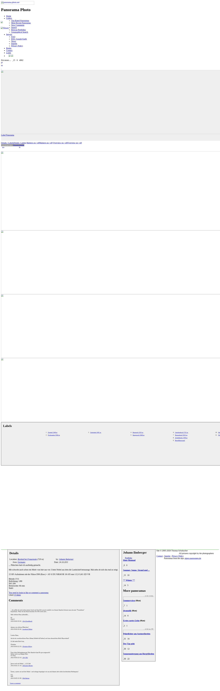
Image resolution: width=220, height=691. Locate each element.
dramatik (127, 611)
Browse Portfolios (18, 30)
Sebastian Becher (28, 665)
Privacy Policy (17, 46)
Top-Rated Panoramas (20, 21)
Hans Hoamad (129, 560)
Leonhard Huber (27, 629)
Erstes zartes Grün (131, 621)
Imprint (14, 44)
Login (8, 53)
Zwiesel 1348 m (52, 432)
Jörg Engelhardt (27, 621)
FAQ (13, 37)
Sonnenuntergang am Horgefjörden (138, 654)
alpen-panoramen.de (193, 558)
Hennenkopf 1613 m (181, 435)
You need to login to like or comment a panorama (28, 593)
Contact (9, 50)
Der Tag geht (129, 644)
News (13, 41)
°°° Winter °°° (129, 580)
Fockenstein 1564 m (54, 435)
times (17, 595)
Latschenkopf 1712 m (181, 432)
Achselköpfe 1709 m (181, 438)
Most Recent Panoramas (21, 23)
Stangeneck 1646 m (138, 435)
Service (9, 34)
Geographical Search (19, 32)
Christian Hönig (27, 646)
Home (8, 16)
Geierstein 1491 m (95, 432)
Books (8, 48)
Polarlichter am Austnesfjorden (136, 634)
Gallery (9, 18)
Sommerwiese (129, 600)
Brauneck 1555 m (138, 432)
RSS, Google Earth (19, 39)
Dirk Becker (26, 678)
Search (14, 27)
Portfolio (128, 558)
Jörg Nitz (25, 657)
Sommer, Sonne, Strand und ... (136, 570)
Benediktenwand (180, 440)
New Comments (17, 25)
